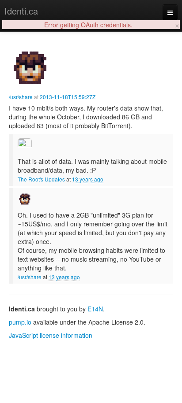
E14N (95, 308)
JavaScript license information (50, 335)
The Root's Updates (41, 179)
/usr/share (21, 96)
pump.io (20, 322)
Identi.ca (21, 10)
